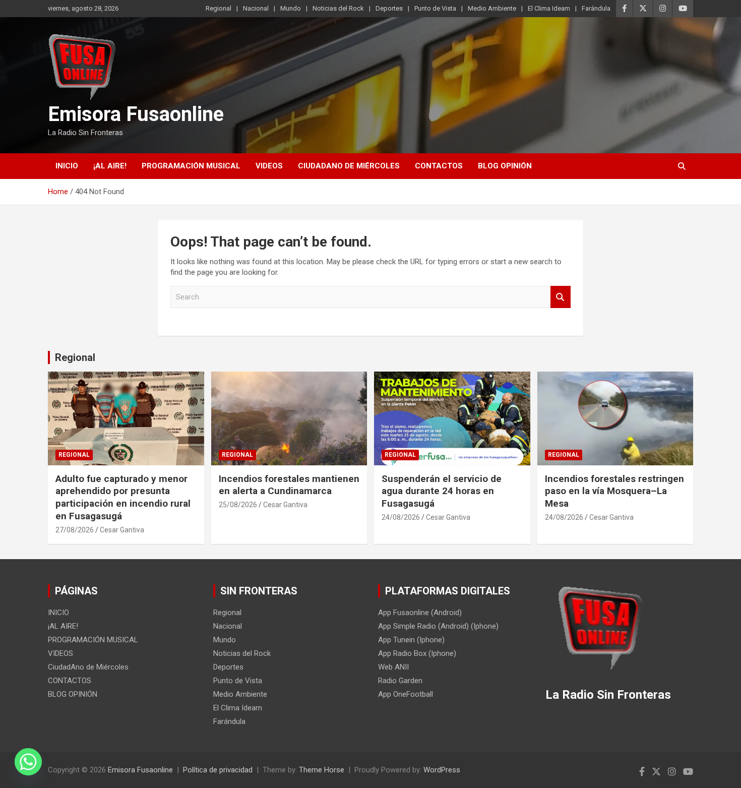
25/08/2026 (238, 505)
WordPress (441, 769)
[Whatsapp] (28, 761)
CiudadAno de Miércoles (349, 165)
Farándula (596, 8)
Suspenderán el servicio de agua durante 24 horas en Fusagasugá (442, 491)
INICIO (66, 165)
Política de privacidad (218, 769)
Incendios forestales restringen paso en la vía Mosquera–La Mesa (614, 491)
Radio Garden (400, 680)
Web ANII (393, 667)
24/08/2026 (401, 517)
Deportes (389, 8)
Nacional (256, 8)
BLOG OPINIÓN (505, 165)
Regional (218, 8)
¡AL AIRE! (110, 165)
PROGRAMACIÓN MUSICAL (191, 165)
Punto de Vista (435, 8)
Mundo (290, 8)
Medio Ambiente (492, 8)
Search (560, 297)
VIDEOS (269, 165)
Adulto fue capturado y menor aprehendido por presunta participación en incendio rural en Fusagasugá (123, 497)
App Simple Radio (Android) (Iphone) (438, 626)
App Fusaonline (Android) (420, 612)
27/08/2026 (74, 530)
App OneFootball (405, 694)
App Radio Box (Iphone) (417, 653)
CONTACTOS (439, 165)
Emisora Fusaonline (136, 114)
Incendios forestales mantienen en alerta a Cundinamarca (289, 485)
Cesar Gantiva (122, 530)
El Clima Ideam (549, 8)
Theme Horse (321, 769)
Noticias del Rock (338, 8)
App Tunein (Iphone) (411, 639)
